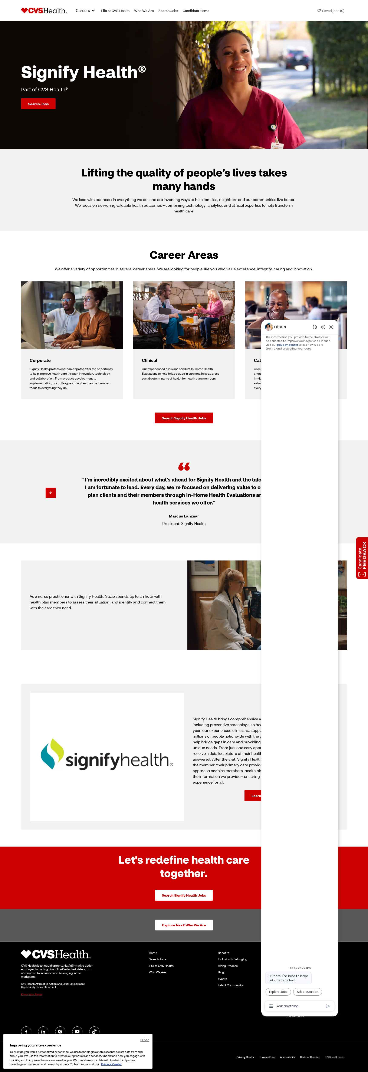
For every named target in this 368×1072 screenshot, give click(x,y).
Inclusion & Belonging (232, 959)
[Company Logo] (44, 10)
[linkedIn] (43, 1031)
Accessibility (287, 1057)
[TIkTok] (94, 1031)
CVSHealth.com (334, 1057)
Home (153, 953)
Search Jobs (168, 10)
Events (222, 979)
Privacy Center (245, 1057)
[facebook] (26, 1031)
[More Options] (271, 1006)
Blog (221, 972)
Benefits (223, 953)
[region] (299, 666)
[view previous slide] (51, 493)
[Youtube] (77, 1031)
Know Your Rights (31, 994)
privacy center (287, 345)
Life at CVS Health (115, 10)
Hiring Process (228, 966)
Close (144, 1040)
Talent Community (230, 985)
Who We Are (144, 10)
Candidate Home (196, 10)
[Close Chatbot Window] (331, 327)
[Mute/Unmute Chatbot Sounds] (323, 327)
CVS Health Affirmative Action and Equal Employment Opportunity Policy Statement (53, 985)
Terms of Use (267, 1057)
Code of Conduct (310, 1057)
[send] (328, 1006)
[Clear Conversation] (315, 327)
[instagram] (60, 1031)
